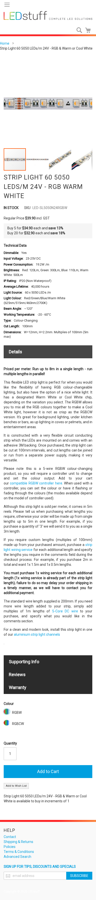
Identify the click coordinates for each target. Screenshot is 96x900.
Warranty (17, 687)
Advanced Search (17, 857)
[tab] (48, 351)
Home (4, 43)
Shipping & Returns (18, 842)
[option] (7, 711)
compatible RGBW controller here (36, 483)
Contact (10, 837)
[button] (37, 159)
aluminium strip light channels (37, 634)
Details (15, 351)
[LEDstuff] (48, 15)
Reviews (17, 674)
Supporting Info (24, 661)
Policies (10, 847)
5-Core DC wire (65, 611)
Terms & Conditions (19, 852)
